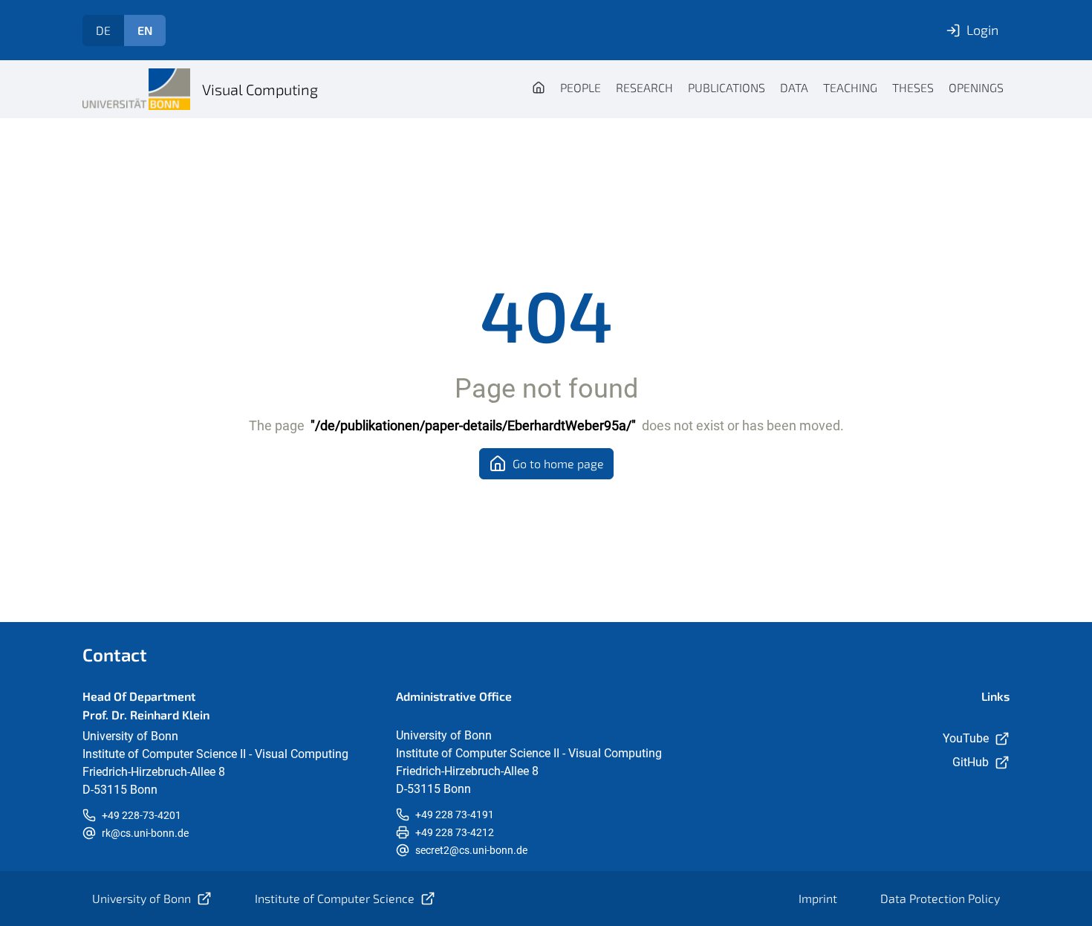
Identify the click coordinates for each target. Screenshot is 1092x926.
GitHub (970, 762)
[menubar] (768, 89)
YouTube (966, 738)
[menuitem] (538, 89)
